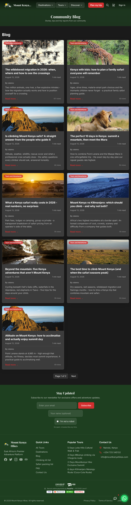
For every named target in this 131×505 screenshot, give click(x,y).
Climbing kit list (43, 460)
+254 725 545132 (112, 452)
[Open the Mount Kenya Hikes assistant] (115, 498)
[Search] (107, 5)
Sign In (122, 5)
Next (73, 376)
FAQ (38, 468)
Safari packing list (44, 464)
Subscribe (86, 405)
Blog (38, 456)
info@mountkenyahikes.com (114, 457)
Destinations (42, 452)
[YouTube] (21, 459)
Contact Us (41, 472)
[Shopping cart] (113, 5)
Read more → (11, 98)
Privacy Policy (89, 500)
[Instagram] (15, 459)
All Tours (40, 447)
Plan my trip (96, 5)
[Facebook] (5, 459)
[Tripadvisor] (26, 459)
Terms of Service (106, 500)
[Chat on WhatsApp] (124, 498)
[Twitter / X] (10, 459)
